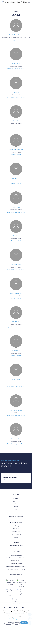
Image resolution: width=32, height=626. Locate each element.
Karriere (16, 542)
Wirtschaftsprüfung (16, 560)
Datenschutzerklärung (11, 619)
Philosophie (16, 528)
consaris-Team (16, 531)
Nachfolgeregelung (16, 572)
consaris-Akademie (16, 534)
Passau (16, 509)
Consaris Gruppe (16, 526)
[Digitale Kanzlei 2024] (10, 582)
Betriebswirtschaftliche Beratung (16, 569)
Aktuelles (16, 537)
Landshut (16, 506)
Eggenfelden (16, 501)
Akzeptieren (24, 622)
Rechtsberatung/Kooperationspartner (16, 566)
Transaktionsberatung (16, 574)
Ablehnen (16, 622)
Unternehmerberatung (16, 563)
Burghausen (16, 498)
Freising (16, 503)
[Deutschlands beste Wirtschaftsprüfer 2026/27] (10, 592)
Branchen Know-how (16, 545)
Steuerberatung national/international (16, 558)
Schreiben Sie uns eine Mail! (16, 516)
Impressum (24, 619)
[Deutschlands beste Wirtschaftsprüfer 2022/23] (21, 592)
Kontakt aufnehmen (10, 477)
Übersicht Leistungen (16, 555)
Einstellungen (8, 622)
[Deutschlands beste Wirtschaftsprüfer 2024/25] (21, 583)
